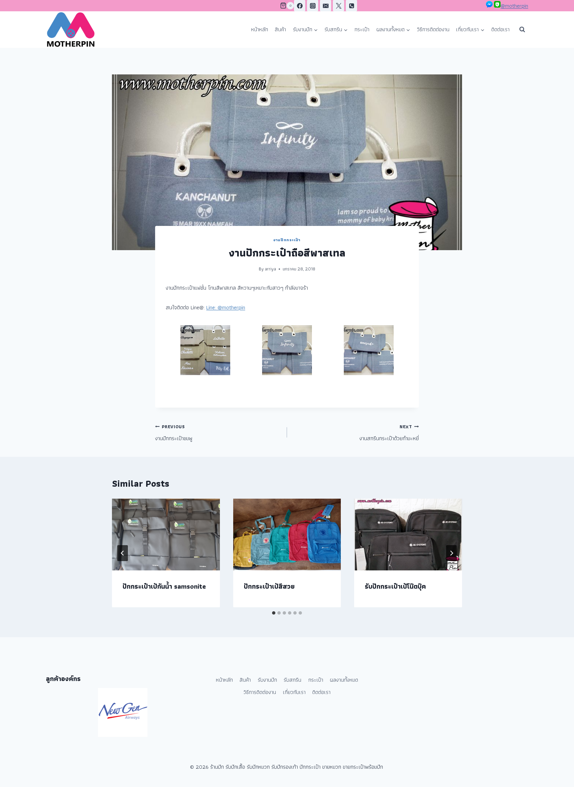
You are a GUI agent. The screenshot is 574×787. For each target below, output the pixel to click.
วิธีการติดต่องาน (433, 29)
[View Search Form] (522, 30)
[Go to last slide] (122, 553)
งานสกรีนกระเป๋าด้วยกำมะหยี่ (389, 433)
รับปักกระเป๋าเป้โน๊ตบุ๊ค (395, 586)
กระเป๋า (361, 29)
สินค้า (280, 29)
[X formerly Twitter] (338, 5)
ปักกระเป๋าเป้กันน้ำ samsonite (164, 586)
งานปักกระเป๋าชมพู (173, 433)
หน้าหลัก (259, 29)
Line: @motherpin (225, 307)
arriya (270, 268)
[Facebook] (299, 5)
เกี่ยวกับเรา (294, 692)
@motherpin (514, 5)
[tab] (273, 613)
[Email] (325, 5)
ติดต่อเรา (500, 29)
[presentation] (166, 534)
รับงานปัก (267, 679)
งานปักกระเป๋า (287, 240)
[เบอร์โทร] (351, 5)
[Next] (451, 553)
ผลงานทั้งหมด (344, 679)
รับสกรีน (292, 679)
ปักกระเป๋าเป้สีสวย (269, 586)
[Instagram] (312, 5)
